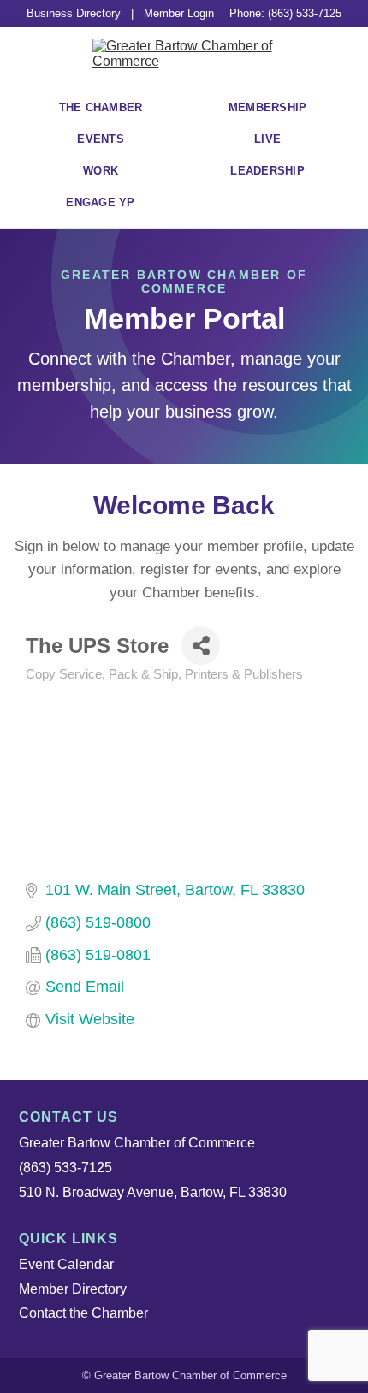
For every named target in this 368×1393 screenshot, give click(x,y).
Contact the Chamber (83, 1313)
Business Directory (74, 13)
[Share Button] (200, 645)
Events (100, 139)
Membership (268, 107)
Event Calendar (66, 1264)
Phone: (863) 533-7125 (285, 13)
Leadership (267, 170)
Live (267, 139)
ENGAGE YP (100, 202)
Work (100, 170)
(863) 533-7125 (65, 1167)
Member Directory (73, 1289)
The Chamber (101, 107)
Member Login (179, 13)
